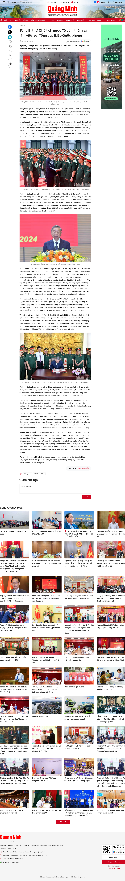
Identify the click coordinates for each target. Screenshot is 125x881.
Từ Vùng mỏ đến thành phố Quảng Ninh (13, 870)
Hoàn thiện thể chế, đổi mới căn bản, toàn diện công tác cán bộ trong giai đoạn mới (46, 563)
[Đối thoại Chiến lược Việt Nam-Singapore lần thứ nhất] (47, 767)
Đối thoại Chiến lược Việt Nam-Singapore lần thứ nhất (44, 779)
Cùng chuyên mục (11, 507)
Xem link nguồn (83, 468)
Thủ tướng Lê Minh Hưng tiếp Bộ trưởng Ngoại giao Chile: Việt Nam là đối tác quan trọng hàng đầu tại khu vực (46, 873)
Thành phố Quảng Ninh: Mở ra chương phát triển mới (11, 811)
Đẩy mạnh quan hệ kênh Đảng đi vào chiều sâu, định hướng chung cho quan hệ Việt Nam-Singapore (14, 598)
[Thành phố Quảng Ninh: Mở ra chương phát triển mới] (14, 799)
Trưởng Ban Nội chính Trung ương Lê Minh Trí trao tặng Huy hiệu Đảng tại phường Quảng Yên (46, 748)
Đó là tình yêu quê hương (74, 687)
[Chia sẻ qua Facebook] (10, 27)
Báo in (76, 2)
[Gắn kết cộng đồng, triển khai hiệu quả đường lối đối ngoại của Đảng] (79, 858)
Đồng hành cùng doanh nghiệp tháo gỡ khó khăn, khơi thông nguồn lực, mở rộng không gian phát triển (78, 813)
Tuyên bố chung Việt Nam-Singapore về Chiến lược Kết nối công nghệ (78, 779)
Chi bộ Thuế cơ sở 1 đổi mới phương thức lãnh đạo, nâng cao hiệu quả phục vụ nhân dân (46, 842)
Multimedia (111, 20)
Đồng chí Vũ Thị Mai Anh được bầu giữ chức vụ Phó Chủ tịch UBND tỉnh (14, 841)
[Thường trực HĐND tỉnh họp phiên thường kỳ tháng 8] (79, 735)
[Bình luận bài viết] (10, 64)
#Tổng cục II (27, 474)
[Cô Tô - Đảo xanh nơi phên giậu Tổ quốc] (14, 520)
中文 (108, 2)
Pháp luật (81, 20)
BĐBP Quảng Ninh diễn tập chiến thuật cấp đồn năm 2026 (13, 658)
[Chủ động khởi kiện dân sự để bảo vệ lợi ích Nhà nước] (47, 520)
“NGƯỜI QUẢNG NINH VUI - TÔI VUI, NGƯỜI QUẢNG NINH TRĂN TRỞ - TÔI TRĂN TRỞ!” (78, 534)
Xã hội (25, 20)
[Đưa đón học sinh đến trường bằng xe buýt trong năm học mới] (79, 705)
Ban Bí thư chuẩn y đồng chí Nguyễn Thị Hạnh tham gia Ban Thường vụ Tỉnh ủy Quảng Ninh (14, 719)
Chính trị (7, 20)
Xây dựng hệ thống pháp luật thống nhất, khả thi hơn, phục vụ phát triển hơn (46, 627)
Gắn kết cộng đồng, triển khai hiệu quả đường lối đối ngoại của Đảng (77, 870)
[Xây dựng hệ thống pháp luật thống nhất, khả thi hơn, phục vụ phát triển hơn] (47, 614)
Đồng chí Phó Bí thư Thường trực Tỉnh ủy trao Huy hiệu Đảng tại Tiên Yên (46, 660)
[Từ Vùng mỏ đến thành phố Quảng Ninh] (14, 858)
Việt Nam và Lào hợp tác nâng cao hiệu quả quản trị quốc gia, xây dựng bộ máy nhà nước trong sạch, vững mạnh (14, 750)
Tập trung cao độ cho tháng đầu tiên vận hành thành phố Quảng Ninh (78, 597)
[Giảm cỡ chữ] (10, 58)
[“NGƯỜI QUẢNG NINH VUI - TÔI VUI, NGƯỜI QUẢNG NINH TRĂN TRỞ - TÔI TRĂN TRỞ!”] (79, 520)
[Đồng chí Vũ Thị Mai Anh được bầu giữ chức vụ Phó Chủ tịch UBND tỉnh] (14, 828)
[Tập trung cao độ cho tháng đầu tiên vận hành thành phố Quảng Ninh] (79, 584)
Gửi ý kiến (86, 497)
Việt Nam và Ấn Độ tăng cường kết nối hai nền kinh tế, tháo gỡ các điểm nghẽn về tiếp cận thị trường (78, 563)
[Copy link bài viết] (10, 42)
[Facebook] (95, 2)
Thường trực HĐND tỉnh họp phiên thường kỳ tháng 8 (77, 747)
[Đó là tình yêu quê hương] (79, 676)
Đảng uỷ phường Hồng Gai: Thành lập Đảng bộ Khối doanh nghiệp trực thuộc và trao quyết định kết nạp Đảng (79, 629)
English (103, 2)
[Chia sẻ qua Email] (10, 37)
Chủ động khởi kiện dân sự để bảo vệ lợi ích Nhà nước (46, 532)
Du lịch (51, 20)
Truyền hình (53, 2)
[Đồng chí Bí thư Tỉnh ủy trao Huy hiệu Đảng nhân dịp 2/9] (47, 799)
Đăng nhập (118, 2)
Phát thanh (65, 2)
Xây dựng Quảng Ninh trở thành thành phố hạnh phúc (76, 658)
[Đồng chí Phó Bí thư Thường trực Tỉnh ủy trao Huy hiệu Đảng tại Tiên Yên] (47, 646)
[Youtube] (98, 2)
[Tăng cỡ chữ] (10, 52)
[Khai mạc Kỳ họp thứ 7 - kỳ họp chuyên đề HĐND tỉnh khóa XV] (79, 828)
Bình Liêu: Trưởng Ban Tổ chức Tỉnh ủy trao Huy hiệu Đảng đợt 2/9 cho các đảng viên (46, 598)
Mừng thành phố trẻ (40, 716)
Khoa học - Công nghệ (65, 20)
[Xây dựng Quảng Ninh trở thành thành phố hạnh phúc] (79, 646)
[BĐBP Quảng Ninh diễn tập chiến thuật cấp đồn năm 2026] (14, 646)
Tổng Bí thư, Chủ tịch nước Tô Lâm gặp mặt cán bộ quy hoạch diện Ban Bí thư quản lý (14, 689)
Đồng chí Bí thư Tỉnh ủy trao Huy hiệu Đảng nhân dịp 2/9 (46, 811)
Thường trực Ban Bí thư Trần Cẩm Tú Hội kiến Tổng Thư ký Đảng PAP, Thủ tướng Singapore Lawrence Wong (14, 780)
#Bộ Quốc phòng (39, 474)
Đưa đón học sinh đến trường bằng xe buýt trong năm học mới (78, 717)
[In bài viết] (10, 47)
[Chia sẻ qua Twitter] (10, 32)
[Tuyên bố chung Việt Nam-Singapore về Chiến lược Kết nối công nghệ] (79, 767)
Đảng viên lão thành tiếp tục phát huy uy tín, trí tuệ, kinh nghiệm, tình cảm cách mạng (13, 627)
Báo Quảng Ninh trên (73, 41)
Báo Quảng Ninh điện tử (62, 10)
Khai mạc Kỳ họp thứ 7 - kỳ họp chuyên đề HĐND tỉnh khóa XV (76, 841)
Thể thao (91, 20)
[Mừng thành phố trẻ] (47, 705)
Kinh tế (17, 20)
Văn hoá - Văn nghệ (38, 20)
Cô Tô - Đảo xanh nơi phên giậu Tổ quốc (13, 532)
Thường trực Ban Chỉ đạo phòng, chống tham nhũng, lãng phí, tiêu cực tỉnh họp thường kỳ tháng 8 (46, 689)
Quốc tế (100, 20)
